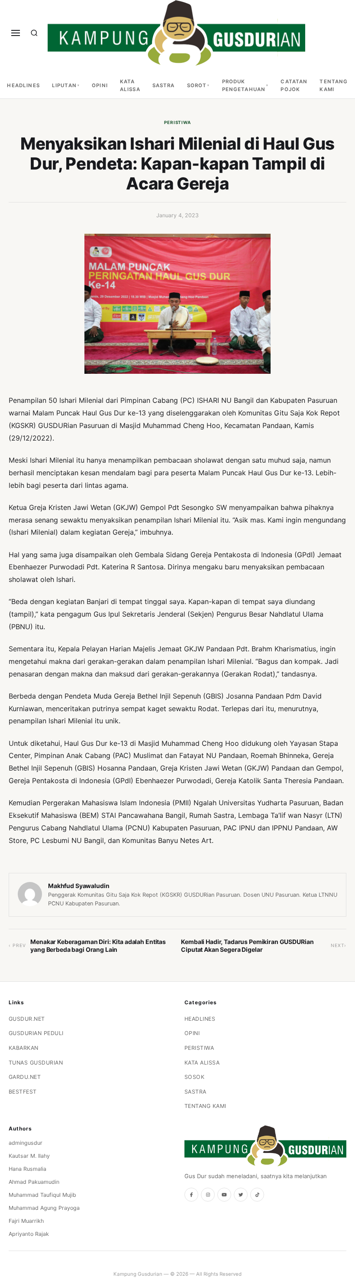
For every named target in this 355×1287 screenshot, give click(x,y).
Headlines (23, 85)
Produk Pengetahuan (244, 85)
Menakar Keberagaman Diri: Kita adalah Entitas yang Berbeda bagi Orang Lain (98, 945)
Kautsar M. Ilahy (29, 1156)
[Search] (34, 32)
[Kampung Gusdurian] (176, 33)
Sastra (163, 85)
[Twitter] (241, 1195)
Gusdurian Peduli (36, 1033)
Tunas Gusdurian (36, 1062)
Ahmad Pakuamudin (34, 1182)
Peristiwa (177, 122)
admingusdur (25, 1143)
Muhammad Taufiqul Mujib (42, 1195)
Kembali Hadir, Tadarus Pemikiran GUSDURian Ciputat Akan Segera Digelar (247, 945)
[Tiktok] (257, 1195)
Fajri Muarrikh (26, 1221)
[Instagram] (208, 1195)
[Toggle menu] (16, 33)
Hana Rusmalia (27, 1169)
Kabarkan (24, 1048)
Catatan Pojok (294, 85)
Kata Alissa (130, 85)
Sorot (197, 85)
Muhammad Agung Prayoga (44, 1208)
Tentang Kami (334, 85)
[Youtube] (224, 1195)
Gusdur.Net (27, 1019)
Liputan (64, 85)
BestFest (23, 1091)
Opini (100, 85)
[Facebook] (191, 1195)
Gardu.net (25, 1077)
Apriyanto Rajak (29, 1234)
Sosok (194, 1077)
